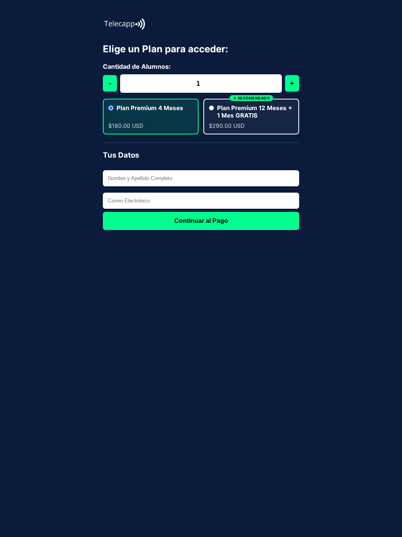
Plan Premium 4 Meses (150, 108)
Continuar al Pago (201, 220)
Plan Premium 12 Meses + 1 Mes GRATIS (254, 111)
